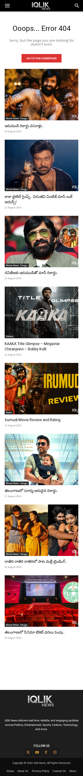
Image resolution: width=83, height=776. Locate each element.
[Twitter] (28, 752)
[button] (77, 5)
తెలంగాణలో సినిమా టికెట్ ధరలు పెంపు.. (35, 632)
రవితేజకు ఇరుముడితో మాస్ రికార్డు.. (31, 272)
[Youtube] (37, 752)
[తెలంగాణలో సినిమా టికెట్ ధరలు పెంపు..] (41, 601)
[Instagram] (55, 752)
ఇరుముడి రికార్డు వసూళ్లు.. (24, 126)
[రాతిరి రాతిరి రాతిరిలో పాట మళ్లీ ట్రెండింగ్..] (41, 530)
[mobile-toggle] (7, 5)
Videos (9, 336)
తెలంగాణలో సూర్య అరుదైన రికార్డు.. (31, 490)
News (9, 412)
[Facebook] (46, 752)
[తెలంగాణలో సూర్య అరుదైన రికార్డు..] (41, 459)
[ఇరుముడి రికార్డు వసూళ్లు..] (41, 94)
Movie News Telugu (16, 118)
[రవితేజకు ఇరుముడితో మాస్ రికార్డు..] (41, 241)
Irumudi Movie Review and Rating (32, 420)
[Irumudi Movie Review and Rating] (41, 388)
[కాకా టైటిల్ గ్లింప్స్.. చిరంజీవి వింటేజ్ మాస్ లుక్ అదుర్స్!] (41, 165)
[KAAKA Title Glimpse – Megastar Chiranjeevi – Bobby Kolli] (41, 312)
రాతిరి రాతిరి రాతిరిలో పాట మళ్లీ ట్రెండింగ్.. (36, 561)
